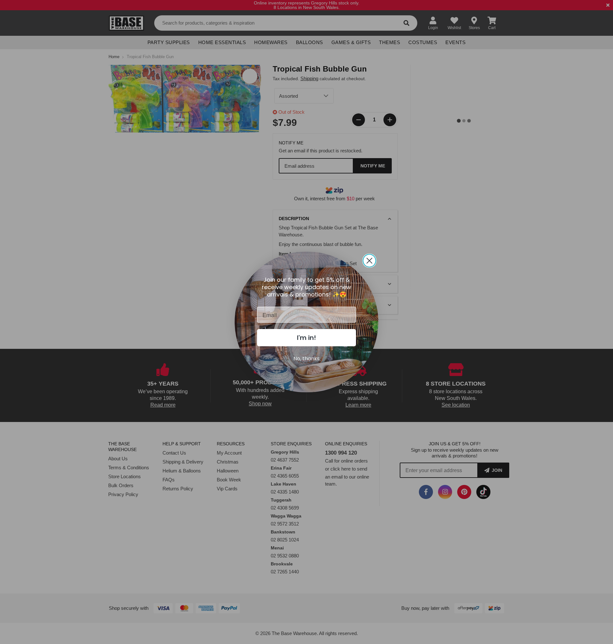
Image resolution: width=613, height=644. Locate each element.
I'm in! (306, 337)
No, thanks (306, 358)
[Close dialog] (369, 260)
